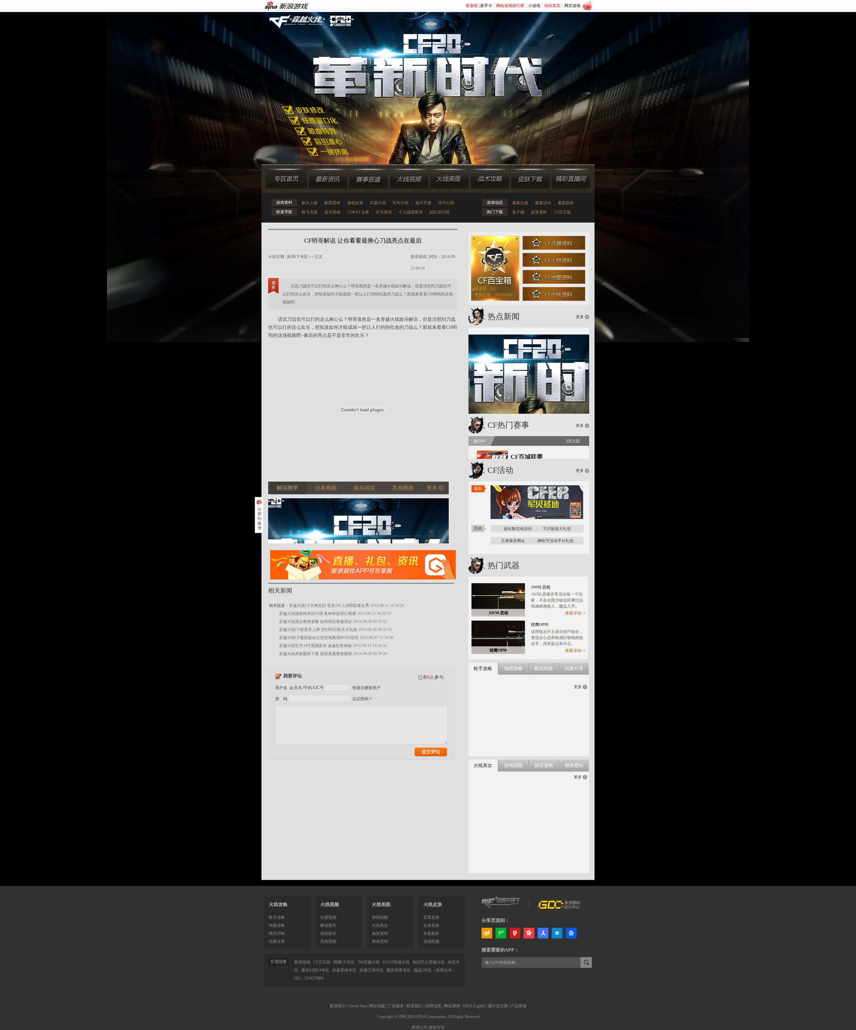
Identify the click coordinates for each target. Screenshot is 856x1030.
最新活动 (543, 203)
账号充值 (310, 212)
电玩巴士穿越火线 (429, 962)
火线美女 (380, 925)
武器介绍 (378, 203)
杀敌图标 (431, 933)
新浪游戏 (419, 256)
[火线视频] (409, 178)
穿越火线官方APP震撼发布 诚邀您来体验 (315, 645)
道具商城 (332, 212)
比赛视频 (328, 917)
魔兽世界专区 (399, 970)
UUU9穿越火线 (396, 962)
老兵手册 (423, 203)
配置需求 (332, 203)
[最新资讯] (328, 178)
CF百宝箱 (562, 212)
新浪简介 (338, 1006)
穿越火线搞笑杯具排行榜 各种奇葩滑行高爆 (317, 613)
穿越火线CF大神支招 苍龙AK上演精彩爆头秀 (329, 605)
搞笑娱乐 (328, 933)
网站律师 (452, 1006)
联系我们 (415, 1006)
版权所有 (437, 1027)
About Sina (357, 1006)
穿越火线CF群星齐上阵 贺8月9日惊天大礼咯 (318, 629)
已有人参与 (431, 677)
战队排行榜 (439, 212)
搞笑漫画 (380, 933)
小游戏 (534, 5)
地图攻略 (277, 925)
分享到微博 (259, 518)
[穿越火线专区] (424, 80)
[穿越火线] (500, 907)
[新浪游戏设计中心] (559, 907)
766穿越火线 (368, 962)
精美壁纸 (380, 941)
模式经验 (277, 933)
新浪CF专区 (297, 256)
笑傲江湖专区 (371, 970)
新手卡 (486, 5)
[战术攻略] (490, 178)
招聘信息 (433, 1006)
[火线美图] (449, 178)
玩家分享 (277, 941)
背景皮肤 (431, 917)
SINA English (474, 1006)
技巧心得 (446, 203)
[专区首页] (286, 178)
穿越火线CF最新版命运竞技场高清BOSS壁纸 (318, 637)
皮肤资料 (539, 212)
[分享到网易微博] (515, 933)
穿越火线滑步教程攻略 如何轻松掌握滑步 (315, 621)
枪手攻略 (277, 917)
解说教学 (328, 925)
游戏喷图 (431, 941)
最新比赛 (520, 203)
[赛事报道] (368, 178)
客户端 (518, 212)
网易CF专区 (343, 962)
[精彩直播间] (571, 178)
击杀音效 (431, 925)
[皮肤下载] (530, 178)
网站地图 (377, 1006)
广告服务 (396, 1006)
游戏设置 (355, 203)
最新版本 (566, 203)
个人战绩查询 (411, 212)
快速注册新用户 (366, 687)
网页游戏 (572, 5)
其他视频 (328, 941)
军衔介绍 (401, 203)
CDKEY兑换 (358, 212)
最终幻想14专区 (315, 970)
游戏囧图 (380, 917)
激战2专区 (423, 970)
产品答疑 (519, 1006)
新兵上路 (310, 203)
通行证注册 (498, 1006)
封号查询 (384, 212)
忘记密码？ (362, 698)
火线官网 (276, 256)
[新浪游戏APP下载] (363, 581)
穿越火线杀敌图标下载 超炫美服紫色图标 (315, 653)
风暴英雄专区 (344, 970)
